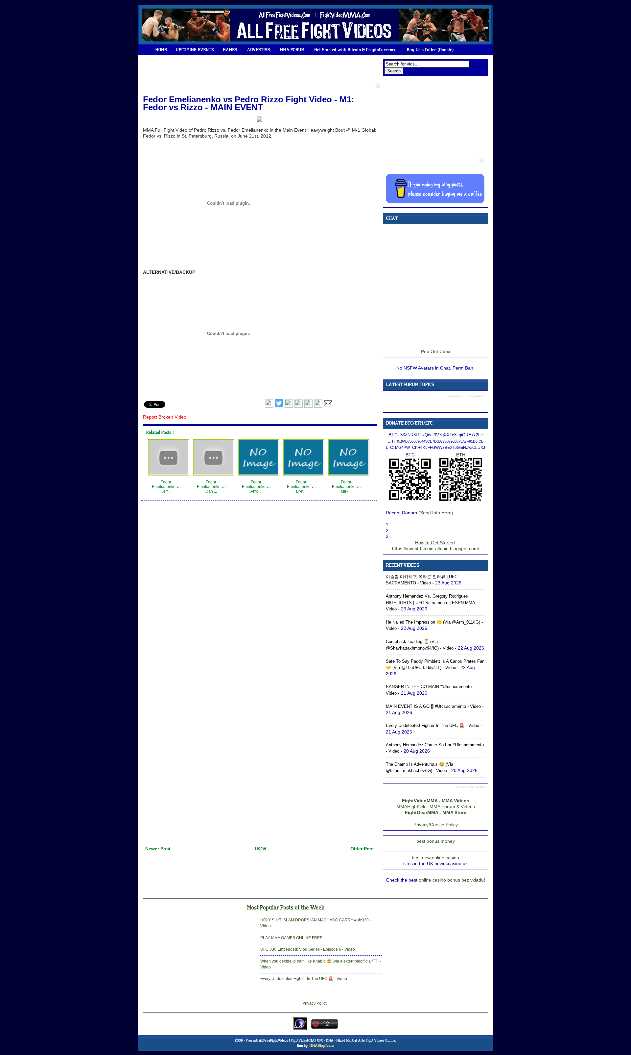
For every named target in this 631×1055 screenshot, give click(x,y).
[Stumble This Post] (308, 406)
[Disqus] (259, 586)
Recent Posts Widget (470, 787)
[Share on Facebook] (269, 406)
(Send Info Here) (435, 512)
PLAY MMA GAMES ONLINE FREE (291, 938)
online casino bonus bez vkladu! (452, 880)
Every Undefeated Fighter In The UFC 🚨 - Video (432, 725)
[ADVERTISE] (258, 49)
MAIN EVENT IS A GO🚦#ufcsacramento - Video (433, 706)
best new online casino (435, 857)
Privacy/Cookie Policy (435, 824)
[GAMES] (230, 49)
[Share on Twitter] (278, 406)
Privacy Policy (314, 1003)
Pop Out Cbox (435, 351)
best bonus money (435, 841)
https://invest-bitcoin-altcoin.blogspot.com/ (435, 548)
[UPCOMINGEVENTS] (195, 49)
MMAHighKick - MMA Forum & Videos (435, 806)
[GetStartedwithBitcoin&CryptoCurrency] (355, 49)
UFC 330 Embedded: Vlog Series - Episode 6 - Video (307, 949)
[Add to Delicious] (288, 406)
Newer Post (158, 848)
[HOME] (161, 49)
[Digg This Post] (298, 406)
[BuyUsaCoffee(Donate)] (430, 49)
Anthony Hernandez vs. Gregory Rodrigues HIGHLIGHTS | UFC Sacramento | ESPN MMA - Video (432, 602)
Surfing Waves (473, 396)
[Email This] (328, 406)
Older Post (362, 848)
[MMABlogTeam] (321, 1045)
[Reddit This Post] (318, 406)
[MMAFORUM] (292, 49)
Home (260, 848)
